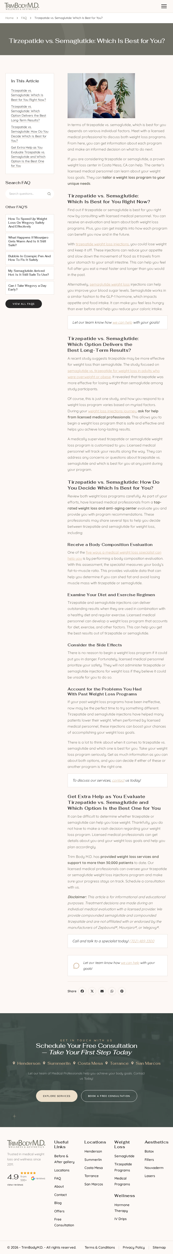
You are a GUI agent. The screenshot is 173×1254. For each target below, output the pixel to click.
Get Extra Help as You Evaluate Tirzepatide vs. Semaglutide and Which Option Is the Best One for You (28, 156)
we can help (122, 322)
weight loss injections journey (112, 411)
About (59, 1186)
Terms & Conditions (100, 1247)
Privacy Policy (134, 1247)
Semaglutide (124, 1156)
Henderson (28, 1063)
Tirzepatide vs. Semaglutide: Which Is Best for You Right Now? (28, 95)
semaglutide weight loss (110, 284)
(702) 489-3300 (141, 941)
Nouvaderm (154, 1168)
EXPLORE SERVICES (57, 1096)
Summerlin (59, 1063)
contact (118, 780)
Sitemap (159, 1247)
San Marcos (148, 1063)
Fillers (149, 1159)
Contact (60, 1195)
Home (9, 18)
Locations (61, 1170)
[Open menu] (163, 6)
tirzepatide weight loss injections (102, 244)
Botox (149, 1151)
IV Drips (120, 1219)
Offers (59, 1211)
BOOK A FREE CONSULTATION (109, 1096)
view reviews (15, 1184)
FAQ (24, 18)
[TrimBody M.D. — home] (22, 6)
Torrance (119, 1063)
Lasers (150, 1176)
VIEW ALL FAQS (24, 303)
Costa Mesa (90, 1063)
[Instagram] (19, 1194)
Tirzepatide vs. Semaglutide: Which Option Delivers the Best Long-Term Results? (28, 113)
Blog (57, 1203)
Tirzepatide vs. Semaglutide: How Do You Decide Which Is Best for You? (29, 134)
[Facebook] (10, 1194)
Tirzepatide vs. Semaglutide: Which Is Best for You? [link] (68, 18)
